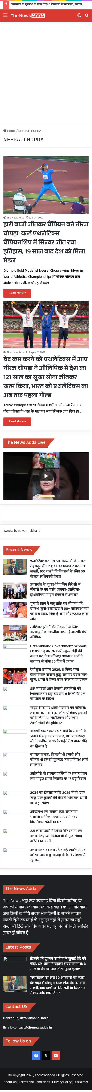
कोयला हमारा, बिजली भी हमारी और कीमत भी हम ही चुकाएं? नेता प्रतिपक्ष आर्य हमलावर (59, 760)
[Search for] (87, 17)
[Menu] (5, 17)
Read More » (17, 293)
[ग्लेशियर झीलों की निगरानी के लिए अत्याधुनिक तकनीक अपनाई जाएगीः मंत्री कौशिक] (15, 633)
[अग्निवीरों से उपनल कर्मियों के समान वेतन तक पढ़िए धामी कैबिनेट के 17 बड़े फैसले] (15, 780)
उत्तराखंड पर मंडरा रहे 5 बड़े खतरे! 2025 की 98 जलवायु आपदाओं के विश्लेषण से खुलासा (58, 855)
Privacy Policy (62, 1082)
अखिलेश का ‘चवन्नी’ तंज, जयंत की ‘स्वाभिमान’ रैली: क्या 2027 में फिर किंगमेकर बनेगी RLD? (53, 817)
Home (11, 131)
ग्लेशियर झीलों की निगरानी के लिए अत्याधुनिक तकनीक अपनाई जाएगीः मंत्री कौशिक (58, 633)
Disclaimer (81, 1082)
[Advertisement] (46, 75)
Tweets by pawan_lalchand (21, 531)
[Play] (46, 476)
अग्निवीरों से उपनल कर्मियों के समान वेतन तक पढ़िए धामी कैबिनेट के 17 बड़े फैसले (58, 776)
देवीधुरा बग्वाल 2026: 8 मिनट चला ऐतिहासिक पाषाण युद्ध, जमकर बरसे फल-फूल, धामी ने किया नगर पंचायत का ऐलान (59, 675)
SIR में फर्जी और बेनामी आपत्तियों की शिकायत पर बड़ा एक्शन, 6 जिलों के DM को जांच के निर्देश (57, 694)
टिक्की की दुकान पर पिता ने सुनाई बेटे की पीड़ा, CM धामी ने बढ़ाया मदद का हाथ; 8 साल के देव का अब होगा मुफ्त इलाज (58, 964)
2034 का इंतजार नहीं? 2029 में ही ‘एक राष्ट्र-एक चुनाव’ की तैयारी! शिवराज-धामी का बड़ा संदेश (58, 798)
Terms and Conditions (34, 1082)
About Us (10, 1082)
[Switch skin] (79, 17)
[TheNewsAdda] (28, 15)
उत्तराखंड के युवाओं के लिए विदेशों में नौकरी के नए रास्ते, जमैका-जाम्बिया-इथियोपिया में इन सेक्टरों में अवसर (55, 590)
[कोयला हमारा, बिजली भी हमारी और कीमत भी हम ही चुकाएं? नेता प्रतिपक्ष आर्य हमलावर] (15, 761)
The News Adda (15, 218)
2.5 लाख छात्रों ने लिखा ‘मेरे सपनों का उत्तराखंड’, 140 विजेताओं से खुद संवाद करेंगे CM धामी (56, 836)
